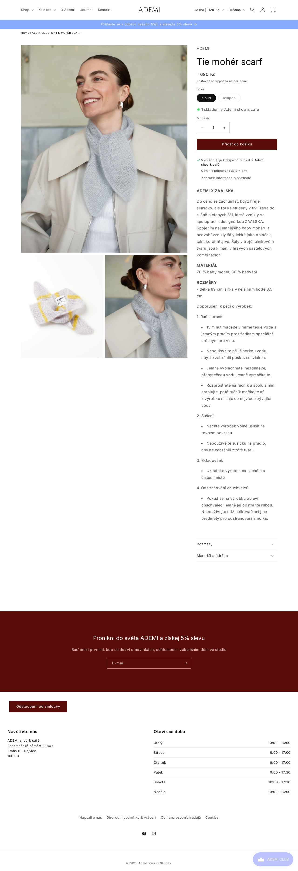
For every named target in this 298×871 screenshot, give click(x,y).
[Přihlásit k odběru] (185, 663)
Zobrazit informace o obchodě (226, 178)
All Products (42, 32)
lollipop (232, 99)
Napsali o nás (90, 817)
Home (25, 32)
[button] (27, 10)
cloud (206, 98)
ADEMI (203, 48)
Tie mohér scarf (68, 32)
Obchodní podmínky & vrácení (131, 817)
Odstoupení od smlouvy (38, 706)
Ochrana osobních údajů (181, 817)
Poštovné (203, 81)
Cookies (211, 817)
